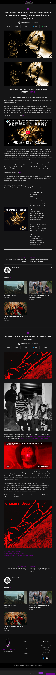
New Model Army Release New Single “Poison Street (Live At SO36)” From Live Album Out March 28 (40, 569)
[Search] (50, 2)
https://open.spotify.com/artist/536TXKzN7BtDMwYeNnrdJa (33, 438)
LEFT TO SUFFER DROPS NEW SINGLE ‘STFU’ (13, 317)
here (24, 116)
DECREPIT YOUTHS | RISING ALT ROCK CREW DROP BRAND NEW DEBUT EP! (16, 569)
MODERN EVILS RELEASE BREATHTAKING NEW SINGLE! (16, 260)
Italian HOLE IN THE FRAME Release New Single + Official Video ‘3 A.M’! (39, 260)
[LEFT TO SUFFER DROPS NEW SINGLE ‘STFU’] (15, 308)
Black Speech (39, 665)
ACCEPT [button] (40, 673)
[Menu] (6, 2)
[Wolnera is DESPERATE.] (15, 287)
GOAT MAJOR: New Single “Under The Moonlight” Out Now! (39, 296)
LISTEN (32, 92)
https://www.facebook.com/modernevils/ (14, 553)
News (28, 8)
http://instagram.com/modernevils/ (12, 551)
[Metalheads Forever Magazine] (28, 2)
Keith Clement (24, 22)
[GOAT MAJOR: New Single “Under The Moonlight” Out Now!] (40, 287)
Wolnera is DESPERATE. (10, 295)
